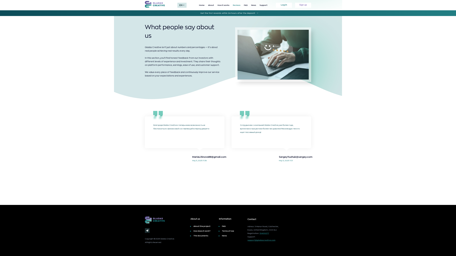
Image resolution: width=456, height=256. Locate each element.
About (211, 5)
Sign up (303, 5)
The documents (200, 236)
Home (201, 5)
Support (263, 5)
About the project (201, 226)
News (253, 5)
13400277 (264, 233)
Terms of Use (228, 231)
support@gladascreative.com (261, 240)
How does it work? (201, 231)
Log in (284, 5)
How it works (223, 5)
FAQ (246, 5)
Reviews (236, 5)
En (181, 5)
